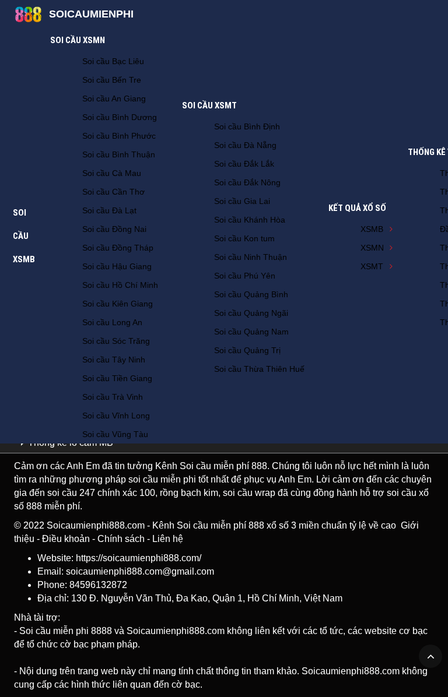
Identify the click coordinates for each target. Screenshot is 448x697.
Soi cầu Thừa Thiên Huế (259, 369)
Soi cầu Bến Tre (111, 80)
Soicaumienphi (91, 14)
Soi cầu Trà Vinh (112, 397)
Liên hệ (167, 539)
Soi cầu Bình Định (247, 126)
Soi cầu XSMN (77, 40)
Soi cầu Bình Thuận (118, 154)
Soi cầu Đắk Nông (247, 182)
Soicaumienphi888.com (96, 525)
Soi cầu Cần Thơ (113, 191)
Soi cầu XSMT (209, 105)
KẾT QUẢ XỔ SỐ (357, 208)
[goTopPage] (430, 656)
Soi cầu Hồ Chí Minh (120, 285)
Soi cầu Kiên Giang (117, 303)
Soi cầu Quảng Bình (251, 294)
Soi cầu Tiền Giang (117, 378)
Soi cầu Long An (112, 322)
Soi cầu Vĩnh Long (116, 415)
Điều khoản (66, 539)
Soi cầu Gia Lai (242, 201)
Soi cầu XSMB (24, 236)
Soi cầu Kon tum (244, 238)
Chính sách (121, 539)
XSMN (372, 247)
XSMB (371, 229)
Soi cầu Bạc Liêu (113, 61)
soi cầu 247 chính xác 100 (101, 493)
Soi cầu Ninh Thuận (250, 257)
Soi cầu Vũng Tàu (115, 434)
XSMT (371, 266)
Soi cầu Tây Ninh (113, 359)
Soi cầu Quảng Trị (247, 350)
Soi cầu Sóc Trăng (116, 341)
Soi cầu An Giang (114, 98)
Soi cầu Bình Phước (119, 135)
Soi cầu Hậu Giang (117, 266)
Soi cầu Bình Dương (119, 117)
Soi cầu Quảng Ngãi (251, 313)
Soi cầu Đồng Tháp (117, 247)
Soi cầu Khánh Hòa (249, 219)
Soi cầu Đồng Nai (114, 229)
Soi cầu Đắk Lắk (244, 163)
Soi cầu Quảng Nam (251, 331)
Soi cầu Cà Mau (111, 173)
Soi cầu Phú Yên (244, 275)
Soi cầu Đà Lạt (109, 210)
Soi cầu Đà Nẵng (245, 145)
